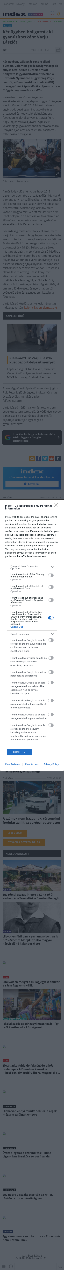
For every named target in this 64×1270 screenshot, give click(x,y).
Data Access (32, 764)
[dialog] (32, 635)
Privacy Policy (51, 764)
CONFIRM (19, 752)
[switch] (51, 575)
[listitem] (32, 567)
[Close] (57, 506)
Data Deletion (12, 764)
